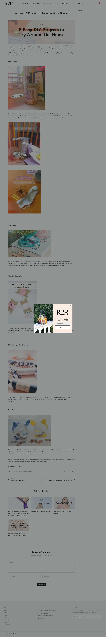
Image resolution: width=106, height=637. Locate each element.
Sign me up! (62, 327)
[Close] (70, 305)
